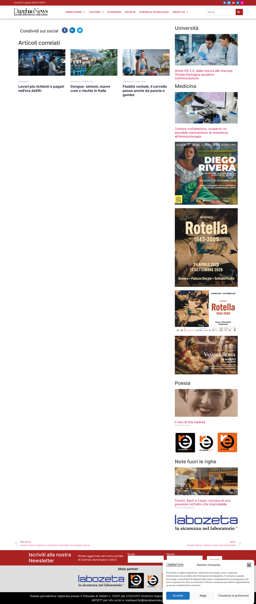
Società (130, 11)
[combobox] (220, 12)
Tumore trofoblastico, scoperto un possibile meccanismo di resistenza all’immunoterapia (201, 132)
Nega (203, 595)
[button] (249, 565)
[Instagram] (242, 3)
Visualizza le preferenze (233, 595)
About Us (179, 11)
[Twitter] (229, 3)
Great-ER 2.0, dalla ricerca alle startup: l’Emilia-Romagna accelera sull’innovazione (204, 74)
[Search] (239, 12)
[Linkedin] (237, 3)
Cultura (94, 11)
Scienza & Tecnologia (154, 11)
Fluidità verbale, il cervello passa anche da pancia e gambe (145, 90)
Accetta (178, 595)
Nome (170, 554)
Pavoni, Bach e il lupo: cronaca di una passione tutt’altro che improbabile (202, 502)
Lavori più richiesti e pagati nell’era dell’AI (41, 88)
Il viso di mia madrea (190, 422)
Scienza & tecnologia (82, 81)
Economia (114, 11)
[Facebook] (224, 3)
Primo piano (74, 11)
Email (131, 554)
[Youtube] (233, 3)
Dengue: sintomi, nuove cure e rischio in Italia (90, 88)
